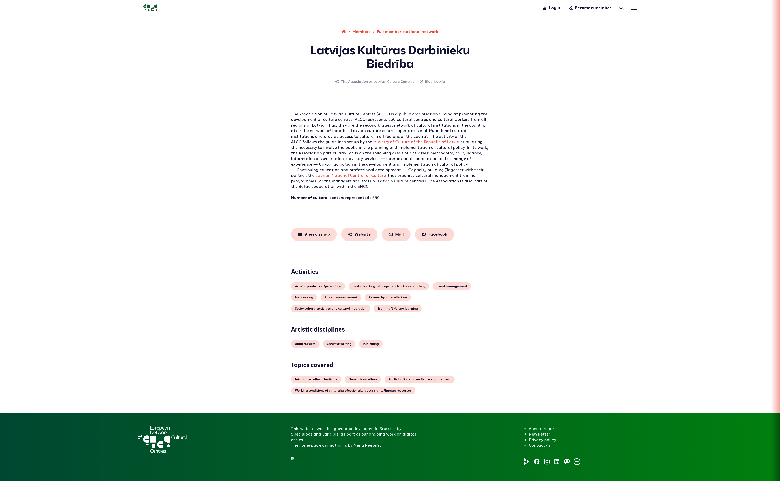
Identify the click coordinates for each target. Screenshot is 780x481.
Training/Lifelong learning (398, 308)
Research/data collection (388, 297)
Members (361, 31)
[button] (361, 435)
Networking (304, 297)
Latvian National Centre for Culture (350, 175)
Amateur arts (305, 344)
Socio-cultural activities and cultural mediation (330, 308)
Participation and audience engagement (419, 379)
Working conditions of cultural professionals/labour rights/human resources (353, 390)
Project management (341, 297)
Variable (330, 434)
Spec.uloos (301, 434)
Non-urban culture (363, 379)
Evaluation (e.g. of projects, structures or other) (388, 286)
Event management (452, 286)
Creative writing (339, 344)
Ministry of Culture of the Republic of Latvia (416, 142)
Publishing (371, 344)
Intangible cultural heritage (316, 379)
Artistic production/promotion (318, 286)
